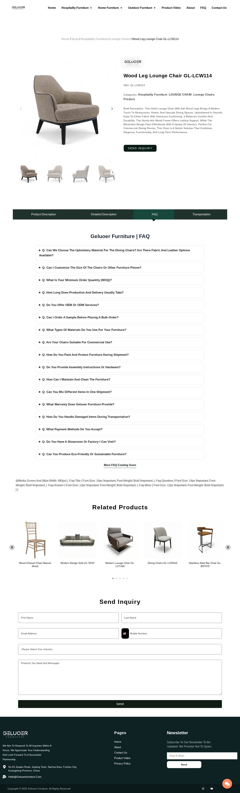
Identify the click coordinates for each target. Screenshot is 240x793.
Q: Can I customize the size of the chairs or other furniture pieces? (91, 267)
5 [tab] (127, 578)
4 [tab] (123, 578)
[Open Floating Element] (227, 784)
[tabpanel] (35, 546)
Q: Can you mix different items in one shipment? (77, 392)
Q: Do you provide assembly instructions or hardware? (81, 367)
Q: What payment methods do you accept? (72, 429)
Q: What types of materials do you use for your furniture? (84, 330)
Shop (75, 39)
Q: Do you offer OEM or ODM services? (70, 305)
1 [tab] (113, 578)
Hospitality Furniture (94, 39)
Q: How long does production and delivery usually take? (83, 292)
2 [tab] (116, 578)
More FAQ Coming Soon (120, 465)
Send (120, 704)
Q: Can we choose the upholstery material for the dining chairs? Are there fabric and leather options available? (114, 253)
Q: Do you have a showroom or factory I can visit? (79, 441)
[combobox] (125, 633)
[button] (112, 108)
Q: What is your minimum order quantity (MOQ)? (77, 280)
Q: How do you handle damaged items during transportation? (86, 417)
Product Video (122, 758)
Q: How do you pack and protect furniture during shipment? (85, 354)
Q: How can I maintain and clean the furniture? (76, 379)
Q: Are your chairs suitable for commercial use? (77, 342)
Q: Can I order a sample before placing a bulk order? (80, 317)
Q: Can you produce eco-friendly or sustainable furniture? (84, 454)
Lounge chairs (120, 39)
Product (129, 99)
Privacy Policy (122, 763)
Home (65, 39)
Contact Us (120, 752)
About (117, 747)
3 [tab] (120, 578)
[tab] (43, 214)
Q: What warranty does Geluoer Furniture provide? (78, 404)
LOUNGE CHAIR (180, 94)
